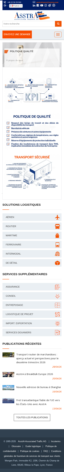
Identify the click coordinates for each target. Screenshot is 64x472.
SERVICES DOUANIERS (18, 332)
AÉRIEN (10, 217)
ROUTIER (11, 226)
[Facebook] (38, 6)
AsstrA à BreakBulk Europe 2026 (34, 374)
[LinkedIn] (34, 6)
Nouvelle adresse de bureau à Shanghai (38, 387)
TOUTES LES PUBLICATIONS (32, 417)
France (16, 5)
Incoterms (56, 441)
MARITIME (11, 235)
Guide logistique (33, 446)
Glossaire (16, 446)
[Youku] (53, 5)
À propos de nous (14, 60)
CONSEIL (11, 296)
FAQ (45, 451)
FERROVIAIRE (13, 244)
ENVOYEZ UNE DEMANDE (17, 34)
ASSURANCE (13, 286)
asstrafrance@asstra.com (47, 2)
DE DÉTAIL (11, 263)
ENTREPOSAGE (14, 305)
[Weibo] (49, 5)
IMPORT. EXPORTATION (19, 323)
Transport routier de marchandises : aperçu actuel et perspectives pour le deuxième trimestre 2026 (37, 358)
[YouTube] (41, 6)
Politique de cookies (29, 451)
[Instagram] (45, 6)
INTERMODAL (13, 253)
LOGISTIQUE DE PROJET (19, 314)
